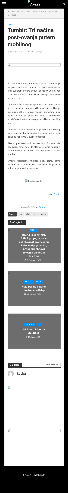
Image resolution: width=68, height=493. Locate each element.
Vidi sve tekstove (51, 364)
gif (35, 214)
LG (40, 325)
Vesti (13, 11)
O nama (27, 475)
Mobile (20, 11)
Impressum (39, 475)
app (20, 214)
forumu (42, 207)
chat (28, 214)
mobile (43, 214)
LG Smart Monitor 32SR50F (34, 331)
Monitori (30, 325)
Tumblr (24, 83)
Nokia (38, 282)
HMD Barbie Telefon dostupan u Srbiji (34, 288)
